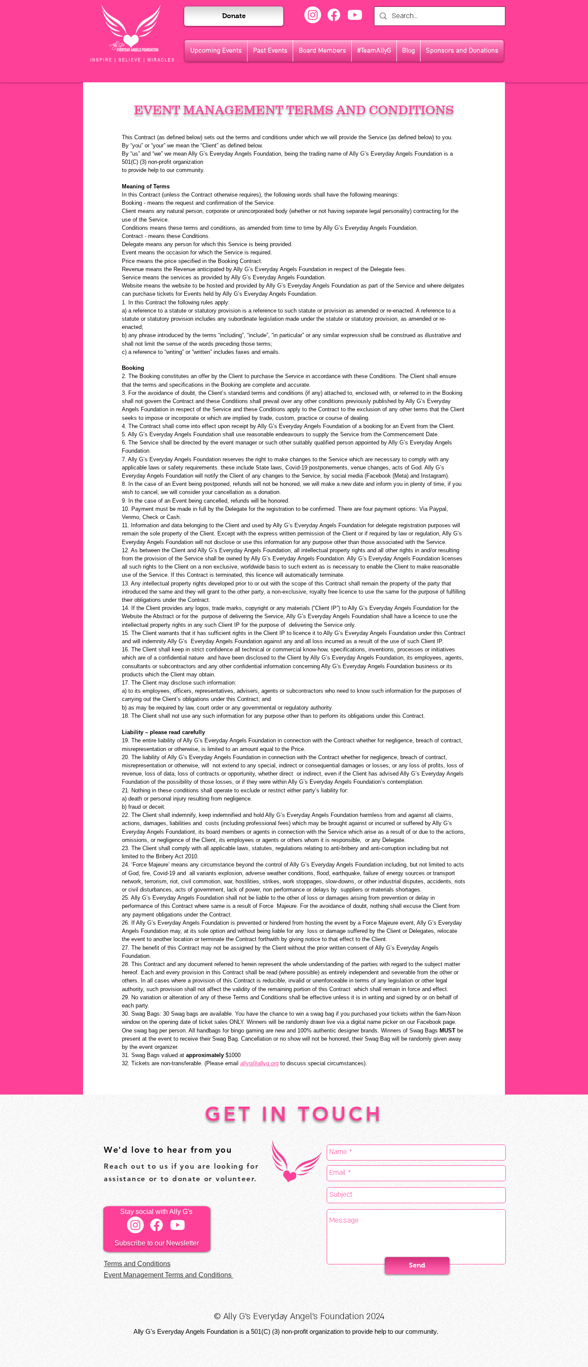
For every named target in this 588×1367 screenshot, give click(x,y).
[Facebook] (333, 14)
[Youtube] (355, 14)
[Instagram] (312, 14)
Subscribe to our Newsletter (157, 1243)
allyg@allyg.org (259, 1063)
